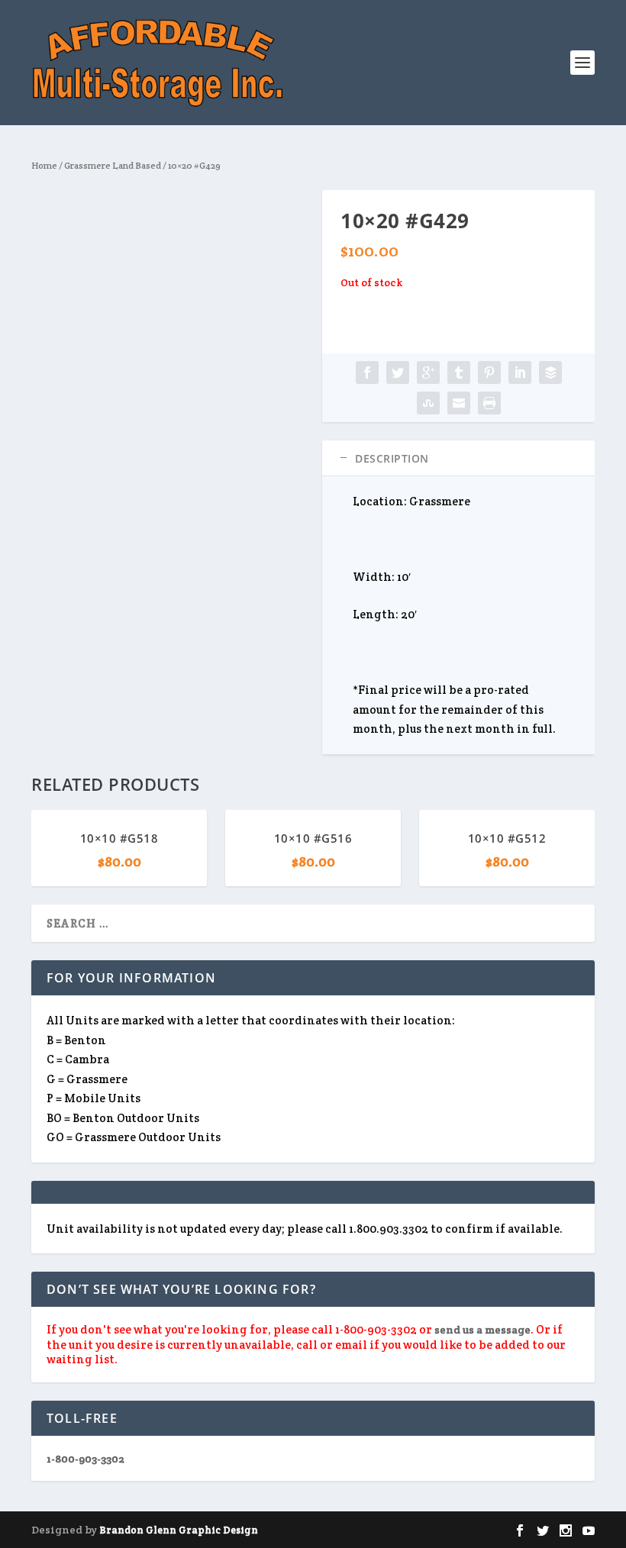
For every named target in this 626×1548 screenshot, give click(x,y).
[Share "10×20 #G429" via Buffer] (550, 372)
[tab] (458, 458)
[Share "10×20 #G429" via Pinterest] (489, 372)
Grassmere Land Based (112, 165)
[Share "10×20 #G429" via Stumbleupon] (428, 403)
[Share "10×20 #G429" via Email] (458, 403)
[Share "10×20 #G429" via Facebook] (367, 372)
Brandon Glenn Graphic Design (178, 1530)
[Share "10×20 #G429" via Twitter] (397, 372)
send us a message (482, 1330)
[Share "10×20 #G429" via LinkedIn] (519, 372)
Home (44, 165)
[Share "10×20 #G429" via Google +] (428, 372)
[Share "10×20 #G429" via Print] (489, 403)
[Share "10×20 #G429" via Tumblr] (458, 372)
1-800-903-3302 (85, 1459)
